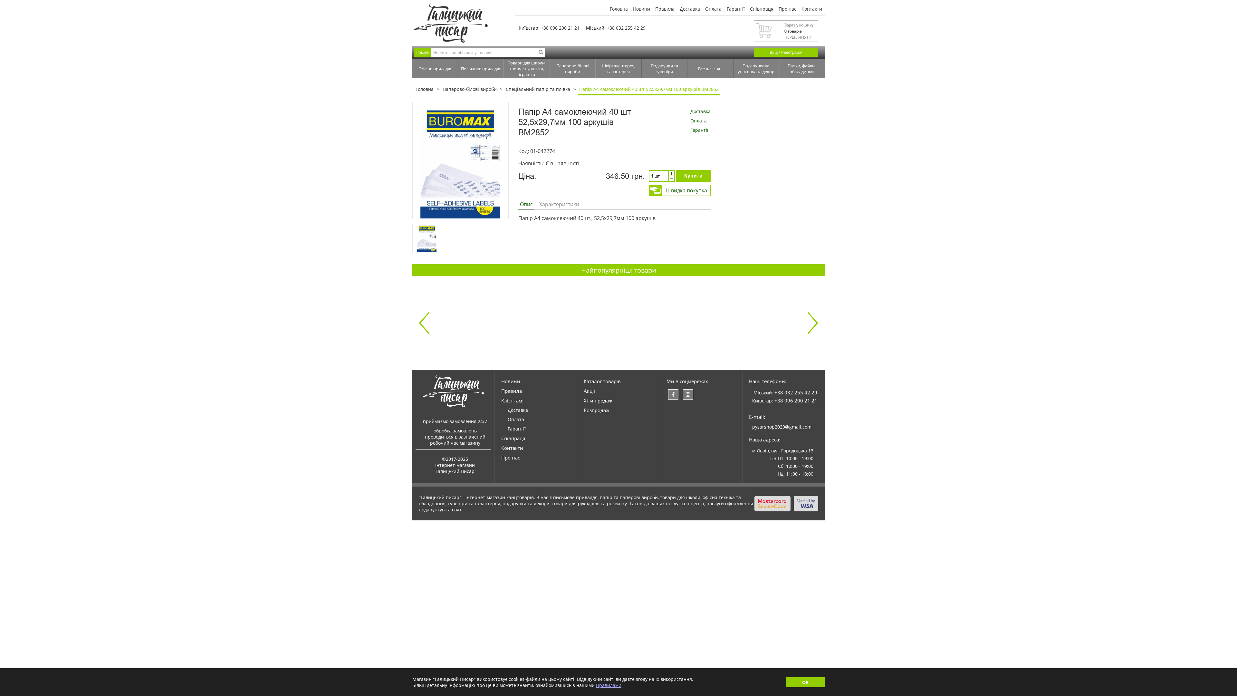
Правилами (608, 685)
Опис (526, 204)
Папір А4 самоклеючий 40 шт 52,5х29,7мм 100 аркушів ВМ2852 (649, 89)
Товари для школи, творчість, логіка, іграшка (527, 68)
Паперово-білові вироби (572, 68)
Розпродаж (596, 410)
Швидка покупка (686, 190)
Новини (641, 9)
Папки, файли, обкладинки (802, 68)
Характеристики (559, 204)
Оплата (713, 9)
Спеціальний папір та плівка (538, 89)
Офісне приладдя (435, 69)
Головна (619, 9)
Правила (665, 9)
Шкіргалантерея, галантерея (618, 68)
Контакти (811, 9)
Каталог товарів (602, 381)
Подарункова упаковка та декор (756, 68)
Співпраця (761, 9)
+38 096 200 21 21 (560, 28)
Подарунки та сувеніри (664, 68)
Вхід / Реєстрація (786, 52)
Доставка (690, 9)
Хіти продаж (598, 400)
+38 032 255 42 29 (626, 28)
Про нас (787, 9)
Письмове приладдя (481, 69)
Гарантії (736, 9)
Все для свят (710, 69)
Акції (589, 391)
